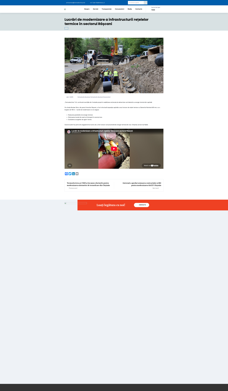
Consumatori (119, 9)
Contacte (138, 9)
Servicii (95, 9)
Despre (86, 9)
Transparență (106, 9)
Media (130, 9)
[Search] (145, 2)
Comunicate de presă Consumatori (100, 97)
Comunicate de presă (84, 97)
